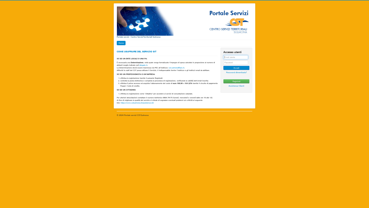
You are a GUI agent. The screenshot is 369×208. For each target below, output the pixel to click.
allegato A (143, 65)
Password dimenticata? (236, 72)
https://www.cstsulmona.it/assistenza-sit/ (137, 103)
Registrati (236, 81)
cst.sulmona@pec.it (176, 68)
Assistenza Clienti (236, 86)
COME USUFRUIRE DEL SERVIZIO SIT (136, 51)
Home (121, 43)
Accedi (236, 67)
